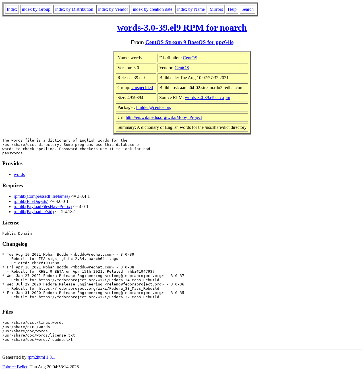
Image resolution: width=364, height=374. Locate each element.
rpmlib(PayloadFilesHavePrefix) (43, 206)
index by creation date (152, 9)
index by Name (191, 9)
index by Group (36, 9)
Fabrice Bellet (14, 366)
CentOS (190, 57)
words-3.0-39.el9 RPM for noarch (182, 27)
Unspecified (142, 87)
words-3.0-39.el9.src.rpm (207, 97)
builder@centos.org (153, 107)
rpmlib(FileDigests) (31, 201)
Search (247, 9)
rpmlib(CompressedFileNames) (42, 196)
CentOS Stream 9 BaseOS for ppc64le (189, 42)
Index (12, 9)
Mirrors (216, 9)
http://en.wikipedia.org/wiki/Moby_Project (164, 117)
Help (232, 9)
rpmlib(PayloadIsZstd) (34, 211)
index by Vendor (113, 9)
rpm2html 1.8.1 (41, 357)
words (19, 174)
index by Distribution (74, 9)
